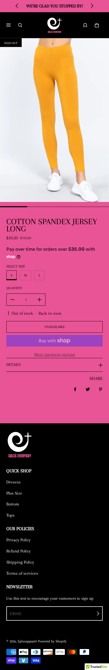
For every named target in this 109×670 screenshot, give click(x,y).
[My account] (85, 25)
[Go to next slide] (91, 5)
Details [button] (13, 364)
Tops (10, 515)
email (16, 613)
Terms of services (22, 573)
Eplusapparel (27, 641)
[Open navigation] (12, 25)
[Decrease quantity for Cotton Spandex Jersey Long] (12, 299)
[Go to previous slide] (17, 5)
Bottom (12, 504)
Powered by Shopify (52, 641)
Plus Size (14, 493)
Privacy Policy (18, 539)
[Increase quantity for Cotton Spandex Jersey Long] (39, 299)
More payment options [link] (54, 354)
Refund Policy (18, 551)
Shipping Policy (20, 562)
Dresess (13, 482)
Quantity (14, 288)
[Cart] (97, 25)
